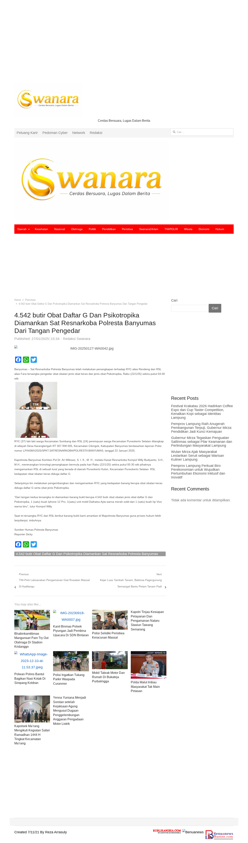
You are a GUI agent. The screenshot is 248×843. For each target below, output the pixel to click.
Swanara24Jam (148, 229)
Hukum (219, 229)
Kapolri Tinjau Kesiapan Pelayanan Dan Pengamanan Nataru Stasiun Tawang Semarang (147, 620)
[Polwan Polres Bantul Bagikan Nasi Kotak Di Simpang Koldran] (32, 654)
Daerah (22, 229)
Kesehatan (41, 229)
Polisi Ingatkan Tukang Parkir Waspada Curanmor (68, 679)
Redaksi (96, 133)
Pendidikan (109, 229)
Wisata (188, 229)
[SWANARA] (124, 181)
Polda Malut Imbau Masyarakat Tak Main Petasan (145, 687)
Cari (174, 300)
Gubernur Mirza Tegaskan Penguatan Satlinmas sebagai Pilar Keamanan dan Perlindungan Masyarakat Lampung (201, 441)
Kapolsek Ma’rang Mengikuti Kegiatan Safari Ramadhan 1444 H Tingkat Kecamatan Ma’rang (32, 734)
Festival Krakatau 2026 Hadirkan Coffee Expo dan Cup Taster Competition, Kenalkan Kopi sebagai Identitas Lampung (202, 412)
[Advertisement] (124, 44)
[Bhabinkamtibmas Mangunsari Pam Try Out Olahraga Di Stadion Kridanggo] (32, 613)
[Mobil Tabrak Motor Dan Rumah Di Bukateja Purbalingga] (110, 654)
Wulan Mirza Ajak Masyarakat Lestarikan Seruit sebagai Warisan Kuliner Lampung (197, 455)
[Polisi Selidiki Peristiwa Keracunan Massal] (110, 613)
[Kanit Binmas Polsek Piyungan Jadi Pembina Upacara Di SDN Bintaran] (71, 613)
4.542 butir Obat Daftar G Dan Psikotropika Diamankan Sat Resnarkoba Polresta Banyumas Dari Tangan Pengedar (87, 554)
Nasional (59, 229)
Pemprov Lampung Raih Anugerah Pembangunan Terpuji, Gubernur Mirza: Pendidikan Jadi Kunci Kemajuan (201, 428)
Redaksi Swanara (76, 339)
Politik (92, 229)
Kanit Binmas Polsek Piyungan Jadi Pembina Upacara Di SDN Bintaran (71, 631)
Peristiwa (127, 229)
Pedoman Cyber (55, 133)
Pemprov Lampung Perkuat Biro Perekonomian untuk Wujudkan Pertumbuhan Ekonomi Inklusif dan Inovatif (198, 471)
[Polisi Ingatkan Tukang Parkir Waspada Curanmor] (71, 654)
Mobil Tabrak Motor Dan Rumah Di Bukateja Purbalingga (108, 677)
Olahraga (77, 229)
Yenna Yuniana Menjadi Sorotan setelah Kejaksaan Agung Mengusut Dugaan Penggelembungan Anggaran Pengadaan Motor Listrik (69, 710)
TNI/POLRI (171, 229)
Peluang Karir (27, 133)
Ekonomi (204, 229)
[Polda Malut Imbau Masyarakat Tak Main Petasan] (148, 654)
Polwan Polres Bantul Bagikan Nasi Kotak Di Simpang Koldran (30, 678)
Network (78, 133)
